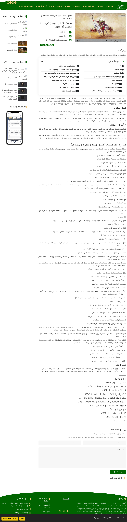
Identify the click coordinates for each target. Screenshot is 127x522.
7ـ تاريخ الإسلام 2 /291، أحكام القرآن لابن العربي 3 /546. (60, 77)
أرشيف (5, 16)
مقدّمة (120, 66)
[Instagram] (63, 511)
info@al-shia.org (21, 512)
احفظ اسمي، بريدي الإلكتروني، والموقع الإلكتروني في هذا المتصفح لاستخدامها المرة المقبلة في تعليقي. (95, 437)
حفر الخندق (118, 69)
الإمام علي (63, 40)
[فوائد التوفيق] (22, 50)
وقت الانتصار (115, 80)
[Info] (15, 2)
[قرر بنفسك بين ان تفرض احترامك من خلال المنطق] (22, 71)
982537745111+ (22, 509)
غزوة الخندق (55, 40)
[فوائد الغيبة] (22, 37)
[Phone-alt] (10, 2)
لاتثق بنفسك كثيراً (11, 84)
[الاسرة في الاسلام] (22, 78)
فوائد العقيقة (12, 43)
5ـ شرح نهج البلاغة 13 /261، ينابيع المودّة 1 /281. (62, 70)
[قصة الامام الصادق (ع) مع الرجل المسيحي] (22, 91)
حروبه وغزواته (67, 18)
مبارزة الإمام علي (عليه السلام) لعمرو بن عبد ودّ (108, 77)
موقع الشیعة (67, 15)
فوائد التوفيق (12, 50)
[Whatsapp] (60, 511)
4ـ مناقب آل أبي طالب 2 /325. (67, 66)
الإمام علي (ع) (45, 15)
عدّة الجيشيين (118, 73)
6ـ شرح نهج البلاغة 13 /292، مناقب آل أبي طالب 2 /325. (60, 73)
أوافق (22, 518)
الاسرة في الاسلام (11, 78)
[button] (109, 6)
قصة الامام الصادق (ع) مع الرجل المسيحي (9, 91)
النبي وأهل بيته (56, 15)
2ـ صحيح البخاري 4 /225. (112, 87)
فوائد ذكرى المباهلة (10, 23)
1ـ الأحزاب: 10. (115, 84)
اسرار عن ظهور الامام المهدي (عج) (9, 98)
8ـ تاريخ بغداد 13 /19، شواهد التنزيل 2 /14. (63, 80)
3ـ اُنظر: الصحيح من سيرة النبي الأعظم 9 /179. (105, 91)
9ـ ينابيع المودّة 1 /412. (69, 84)
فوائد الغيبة (13, 37)
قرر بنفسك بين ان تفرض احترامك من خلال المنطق (9, 70)
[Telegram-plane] (66, 511)
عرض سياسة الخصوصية (10, 518)
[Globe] (8, 2)
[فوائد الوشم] (22, 30)
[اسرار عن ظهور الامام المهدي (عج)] (22, 98)
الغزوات (48, 40)
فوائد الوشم (12, 30)
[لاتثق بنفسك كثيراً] (22, 84)
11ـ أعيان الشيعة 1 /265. (69, 91)
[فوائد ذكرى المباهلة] (22, 23)
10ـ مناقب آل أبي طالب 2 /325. (67, 87)
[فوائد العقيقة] (22, 43)
